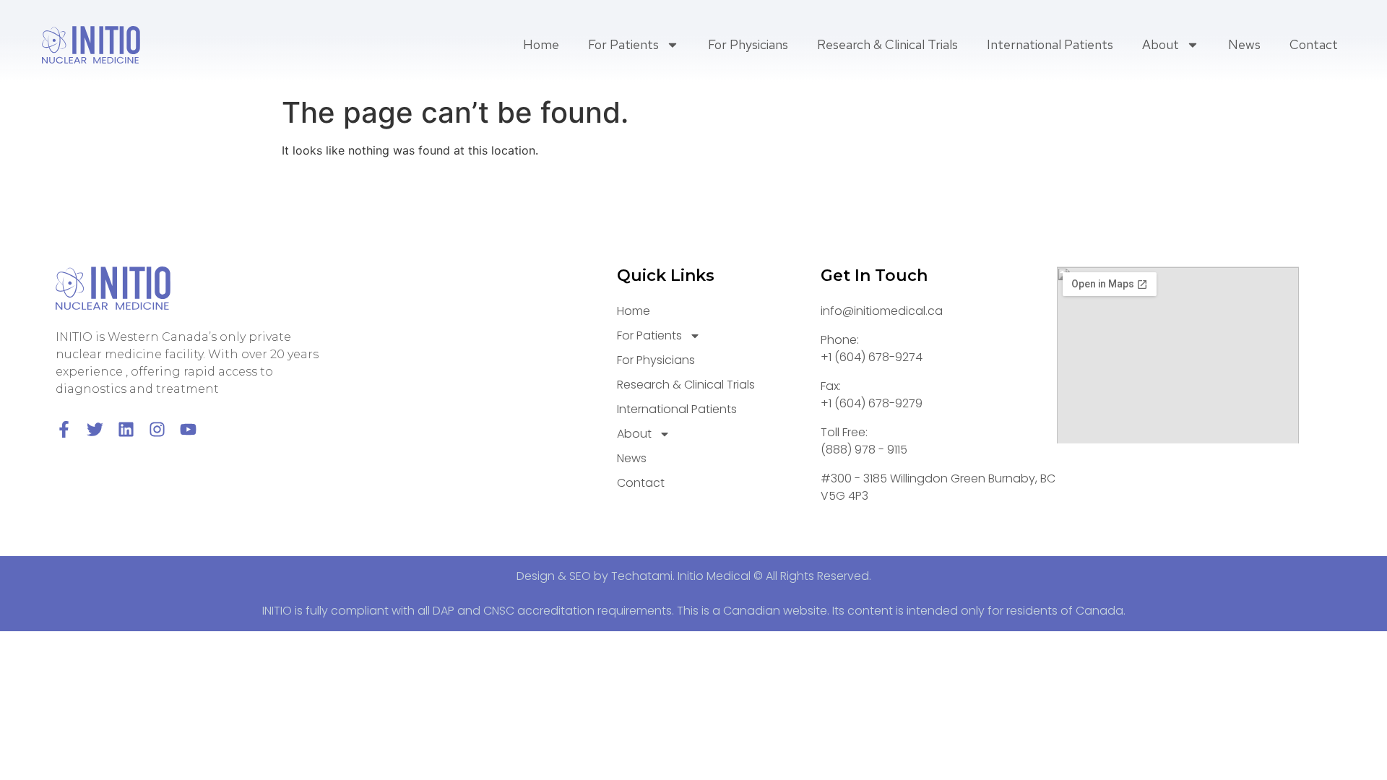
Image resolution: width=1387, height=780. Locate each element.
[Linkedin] (126, 429)
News (1244, 44)
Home (541, 44)
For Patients (623, 44)
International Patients (1050, 44)
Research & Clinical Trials (887, 44)
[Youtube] (188, 429)
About (1160, 44)
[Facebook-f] (64, 429)
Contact (1313, 44)
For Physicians (748, 44)
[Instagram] (157, 429)
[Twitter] (95, 429)
